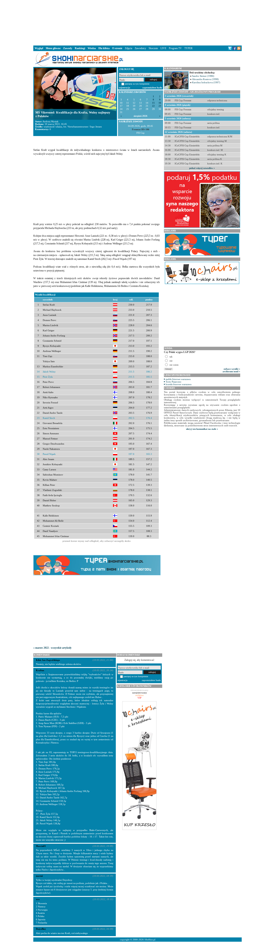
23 (160, 106)
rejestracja (124, 87)
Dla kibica (104, 48)
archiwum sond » (231, 371)
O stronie (117, 48)
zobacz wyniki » (232, 369)
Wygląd (39, 48)
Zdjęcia (128, 48)
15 (153, 103)
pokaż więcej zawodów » (202, 168)
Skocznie (153, 48)
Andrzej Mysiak (50, 121)
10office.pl (149, 939)
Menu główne (53, 48)
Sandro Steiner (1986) (203, 76)
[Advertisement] (137, 22)
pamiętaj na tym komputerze (137, 84)
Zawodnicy (140, 48)
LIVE (163, 48)
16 (160, 103)
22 (153, 106)
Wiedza (92, 48)
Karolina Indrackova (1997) (206, 82)
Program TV (175, 48)
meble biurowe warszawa (178, 379)
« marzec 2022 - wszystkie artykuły (52, 647)
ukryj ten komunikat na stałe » (202, 429)
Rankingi (80, 48)
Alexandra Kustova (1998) (205, 79)
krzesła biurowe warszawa (178, 384)
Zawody (67, 48)
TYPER (188, 48)
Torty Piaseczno (173, 381)
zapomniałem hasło (152, 87)
